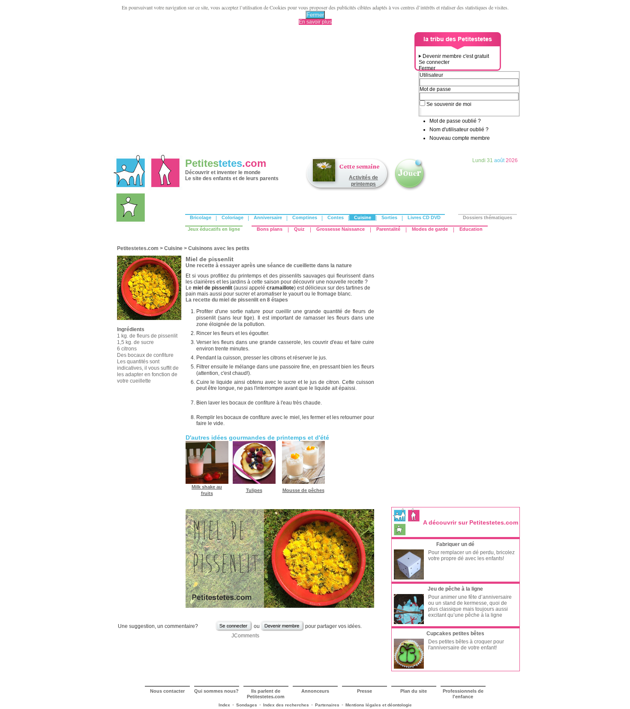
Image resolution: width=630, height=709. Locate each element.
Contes (335, 217)
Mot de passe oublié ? (455, 121)
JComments (245, 636)
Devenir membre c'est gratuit (456, 56)
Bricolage (200, 217)
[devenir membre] (282, 630)
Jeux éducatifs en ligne (214, 229)
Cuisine (362, 217)
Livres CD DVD (424, 217)
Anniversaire (268, 217)
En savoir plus (315, 22)
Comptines (304, 217)
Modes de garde (430, 229)
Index (224, 705)
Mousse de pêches (303, 490)
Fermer (315, 15)
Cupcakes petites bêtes (455, 634)
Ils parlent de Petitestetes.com (266, 693)
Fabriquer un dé (455, 544)
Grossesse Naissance (340, 229)
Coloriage (232, 217)
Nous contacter (167, 691)
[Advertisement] (264, 92)
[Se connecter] (234, 630)
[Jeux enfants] (410, 190)
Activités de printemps (363, 181)
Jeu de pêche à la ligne (455, 589)
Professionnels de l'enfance (463, 693)
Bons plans (269, 229)
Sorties (389, 217)
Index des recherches (286, 705)
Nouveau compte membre (459, 138)
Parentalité (388, 229)
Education (471, 229)
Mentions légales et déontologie (378, 705)
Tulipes (254, 490)
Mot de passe (435, 89)
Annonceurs (315, 691)
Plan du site (413, 691)
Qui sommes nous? (216, 691)
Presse (364, 691)
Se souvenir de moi (448, 104)
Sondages (246, 705)
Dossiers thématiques (487, 217)
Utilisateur (431, 75)
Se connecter (434, 62)
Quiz (299, 229)
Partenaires (327, 705)
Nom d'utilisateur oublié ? (459, 130)
